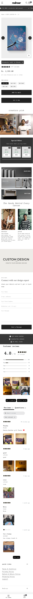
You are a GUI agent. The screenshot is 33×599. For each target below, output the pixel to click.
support (5, 579)
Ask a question (10, 400)
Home (2, 14)
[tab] (20, 408)
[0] (29, 3)
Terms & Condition (9, 569)
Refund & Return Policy (11, 574)
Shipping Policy (8, 576)
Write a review (22, 400)
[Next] (30, 38)
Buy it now (16, 100)
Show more (16, 557)
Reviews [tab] (8, 408)
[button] (7, 381)
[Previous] (3, 38)
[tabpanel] (16, 486)
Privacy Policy (8, 571)
